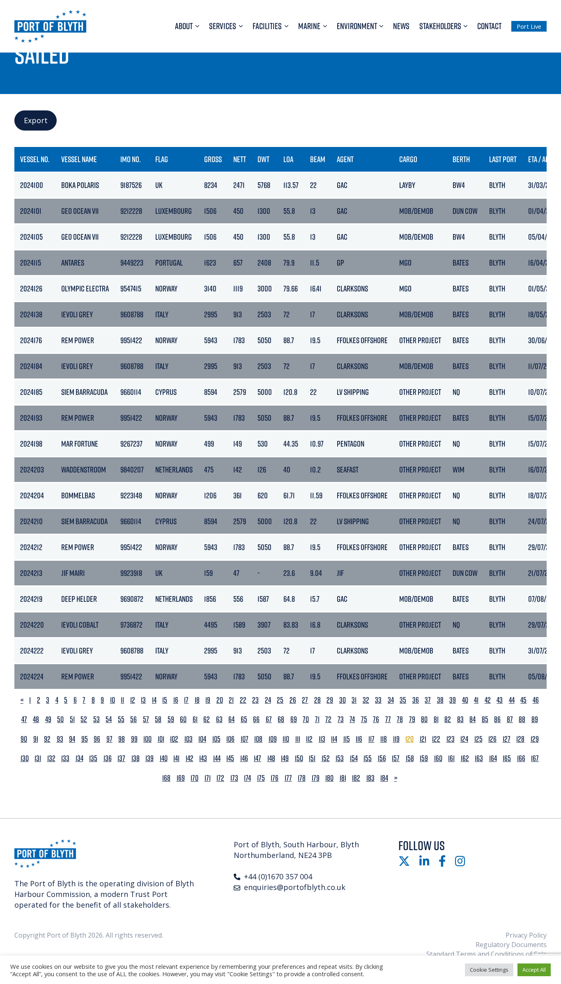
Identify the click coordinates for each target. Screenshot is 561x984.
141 (176, 758)
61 (195, 719)
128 (520, 739)
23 (255, 700)
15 (164, 700)
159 (424, 758)
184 (384, 778)
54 (109, 719)
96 (97, 739)
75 (364, 719)
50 (60, 719)
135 (93, 758)
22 (243, 700)
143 (203, 758)
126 (492, 739)
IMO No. (130, 159)
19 (207, 700)
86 (497, 719)
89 (534, 719)
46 (536, 700)
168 (166, 778)
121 (423, 739)
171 (208, 778)
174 (247, 778)
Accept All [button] (534, 969)
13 (143, 700)
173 (234, 778)
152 (326, 758)
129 (535, 739)
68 (281, 719)
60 (183, 719)
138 (135, 758)
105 (216, 739)
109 (273, 739)
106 (230, 739)
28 (317, 700)
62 (206, 719)
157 (396, 758)
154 (354, 758)
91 (35, 739)
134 (79, 758)
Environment (357, 26)
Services (222, 26)
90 (24, 739)
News (401, 26)
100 (147, 739)
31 (354, 700)
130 (25, 758)
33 (378, 700)
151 (312, 758)
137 (121, 758)
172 (220, 778)
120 (409, 739)
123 (450, 739)
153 (340, 758)
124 (464, 739)
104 (202, 739)
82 (447, 719)
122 (436, 739)
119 (396, 739)
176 (274, 778)
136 (107, 758)
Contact (489, 26)
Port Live (529, 26)
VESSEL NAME (79, 159)
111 (297, 739)
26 (293, 700)
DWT (263, 159)
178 (302, 778)
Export (36, 120)
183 (370, 778)
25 (280, 700)
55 (121, 719)
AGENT (345, 159)
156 (382, 758)
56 (133, 719)
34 (391, 700)
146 (244, 758)
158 (410, 758)
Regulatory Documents (511, 944)
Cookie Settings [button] (489, 969)
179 (316, 778)
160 (438, 758)
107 (244, 739)
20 (219, 700)
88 (522, 719)
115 (346, 739)
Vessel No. (35, 159)
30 (342, 700)
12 (132, 700)
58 (158, 719)
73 (341, 719)
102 (174, 739)
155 (367, 758)
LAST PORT (503, 159)
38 (440, 700)
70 (306, 719)
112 (309, 739)
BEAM (317, 159)
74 (352, 719)
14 (154, 700)
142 (189, 758)
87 (510, 719)
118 (383, 739)
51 (72, 719)
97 (109, 739)
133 (65, 758)
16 (175, 700)
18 (197, 700)
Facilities (267, 26)
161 (451, 758)
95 (84, 739)
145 (230, 758)
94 (72, 739)
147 (257, 758)
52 (83, 719)
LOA (288, 159)
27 (305, 700)
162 (465, 758)
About (184, 26)
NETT (239, 159)
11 (122, 700)
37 (428, 700)
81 (436, 719)
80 (424, 719)
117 (371, 739)
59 (171, 719)
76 (376, 719)
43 (500, 700)
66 (256, 719)
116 (359, 739)
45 (523, 700)
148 (271, 758)
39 (452, 700)
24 (268, 700)
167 (535, 758)
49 (48, 719)
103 (188, 739)
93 (60, 739)
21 (231, 700)
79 (412, 719)
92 (47, 739)
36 (415, 700)
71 (317, 719)
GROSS (213, 159)
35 (403, 700)
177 (288, 778)
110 (286, 739)
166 (521, 758)
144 (217, 758)
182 (356, 778)
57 (146, 719)
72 (328, 719)
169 (181, 778)
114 (334, 739)
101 (161, 739)
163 (479, 758)
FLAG (161, 159)
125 (478, 739)
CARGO (408, 159)
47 (24, 719)
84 (472, 719)
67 (269, 719)
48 (36, 719)
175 (261, 778)
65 (244, 719)
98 (121, 739)
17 (186, 700)
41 (476, 700)
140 (164, 758)
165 (507, 758)
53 (96, 719)
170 (194, 778)
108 (258, 739)
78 (400, 719)
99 (134, 739)
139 (149, 758)
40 (465, 700)
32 (366, 700)
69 (293, 719)
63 (219, 719)
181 (343, 778)
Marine (309, 26)
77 (388, 719)
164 (493, 758)
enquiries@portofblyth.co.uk (294, 887)
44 (512, 700)
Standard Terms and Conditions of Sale (486, 954)
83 (460, 719)
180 (329, 778)
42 (488, 700)
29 (329, 700)
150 (299, 758)
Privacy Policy (526, 935)
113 (322, 739)
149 (285, 758)
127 (506, 739)
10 (112, 700)
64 (231, 719)
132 (51, 758)
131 (37, 758)
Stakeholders (440, 26)
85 (485, 719)
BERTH (461, 159)
